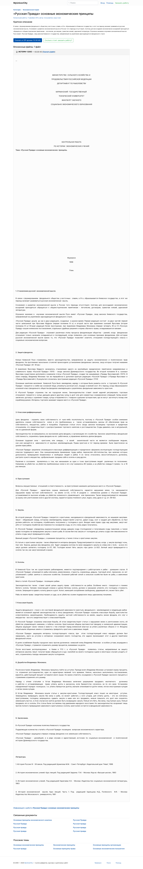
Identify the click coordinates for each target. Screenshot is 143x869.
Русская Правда (20, 824)
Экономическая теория (31, 10)
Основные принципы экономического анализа (32, 820)
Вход (103, 3)
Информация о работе (46, 808)
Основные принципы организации (107, 845)
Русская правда (19, 827)
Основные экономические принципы (28, 845)
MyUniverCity (28, 863)
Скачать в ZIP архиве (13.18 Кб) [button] (28, 40)
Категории (17, 10)
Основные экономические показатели (109, 849)
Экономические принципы (64, 845)
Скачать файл (49, 52)
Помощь (109, 3)
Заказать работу (122, 3)
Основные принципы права (64, 849)
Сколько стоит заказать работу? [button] (58, 40)
